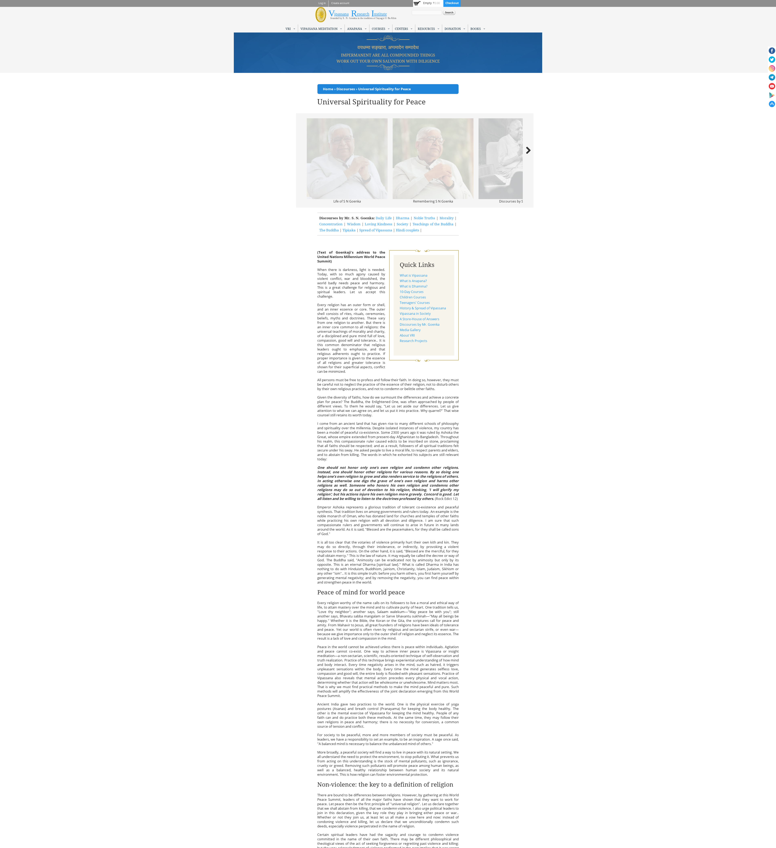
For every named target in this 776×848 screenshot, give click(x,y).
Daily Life (384, 218)
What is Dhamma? (413, 286)
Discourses (345, 89)
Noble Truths (424, 218)
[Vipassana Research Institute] (320, 20)
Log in (322, 3)
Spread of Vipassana (375, 230)
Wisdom (354, 224)
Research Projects (413, 341)
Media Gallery (410, 330)
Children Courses (413, 297)
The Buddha (329, 230)
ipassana (341, 14)
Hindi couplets (407, 230)
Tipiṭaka (349, 230)
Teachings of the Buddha (433, 224)
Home (328, 89)
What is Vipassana (413, 275)
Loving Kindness (379, 224)
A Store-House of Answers (419, 319)
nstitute (380, 14)
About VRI (407, 335)
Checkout (452, 3)
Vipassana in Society (415, 313)
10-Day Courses (412, 292)
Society (402, 224)
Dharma (402, 218)
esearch (363, 14)
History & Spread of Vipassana (423, 308)
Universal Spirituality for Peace (384, 89)
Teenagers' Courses (415, 302)
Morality (447, 218)
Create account (340, 3)
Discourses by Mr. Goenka (420, 324)
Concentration (331, 224)
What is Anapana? (413, 281)
